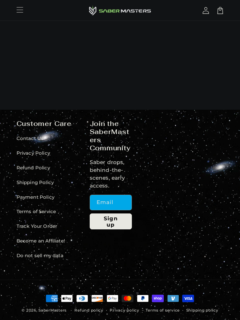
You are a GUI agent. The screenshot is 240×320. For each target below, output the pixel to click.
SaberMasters (52, 310)
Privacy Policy (33, 153)
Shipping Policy (35, 182)
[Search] (197, 10)
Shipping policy (202, 310)
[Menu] (19, 10)
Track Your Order (37, 226)
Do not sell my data (40, 255)
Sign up (111, 221)
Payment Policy (35, 197)
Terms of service (163, 310)
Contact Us (30, 138)
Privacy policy (124, 310)
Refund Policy (33, 168)
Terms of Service (36, 211)
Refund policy (88, 310)
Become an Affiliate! (41, 241)
